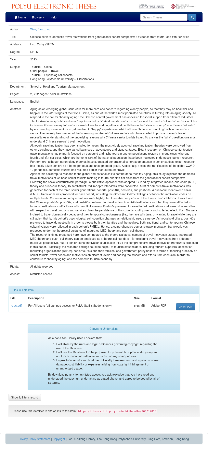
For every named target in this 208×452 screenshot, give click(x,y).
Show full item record (24, 397)
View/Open (186, 307)
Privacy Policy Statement (34, 439)
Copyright (59, 439)
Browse (37, 17)
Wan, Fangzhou (40, 29)
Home (21, 17)
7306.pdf (16, 305)
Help (53, 17)
